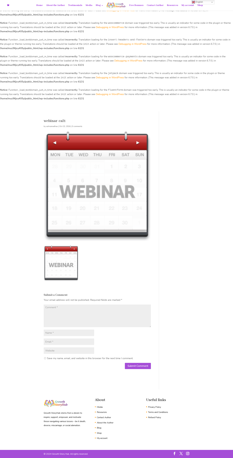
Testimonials (75, 5)
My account (187, 5)
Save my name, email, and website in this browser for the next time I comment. (90, 358)
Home (39, 5)
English (199, 2)
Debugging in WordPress (110, 27)
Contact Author (155, 5)
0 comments (77, 126)
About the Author (55, 5)
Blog (98, 5)
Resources (172, 5)
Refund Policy (154, 417)
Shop (200, 5)
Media (89, 5)
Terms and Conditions (158, 412)
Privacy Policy (154, 407)
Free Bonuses (136, 5)
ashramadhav (52, 126)
